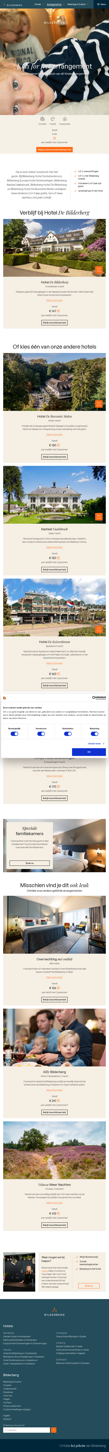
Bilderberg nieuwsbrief (14, 1425)
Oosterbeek (51, 286)
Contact (7, 1402)
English (6, 1415)
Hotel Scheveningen (17, 1343)
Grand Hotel (66, 1336)
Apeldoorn (51, 646)
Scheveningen (51, 762)
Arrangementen (54, 4)
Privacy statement (12, 1406)
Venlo (51, 420)
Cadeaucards (9, 1388)
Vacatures (8, 1392)
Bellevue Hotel (67, 1363)
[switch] (41, 734)
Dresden (85, 1363)
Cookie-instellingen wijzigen (17, 1409)
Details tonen (94, 743)
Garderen (39, 1356)
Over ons (7, 1395)
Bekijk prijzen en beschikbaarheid (54, 149)
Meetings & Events (77, 4)
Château (65, 1353)
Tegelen (81, 1353)
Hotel (10, 1336)
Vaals (51, 533)
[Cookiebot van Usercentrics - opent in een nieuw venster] (94, 698)
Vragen (6, 1399)
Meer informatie (54, 300)
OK (89, 752)
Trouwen (7, 1385)
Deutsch (7, 1419)
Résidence (17, 1356)
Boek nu (30, 863)
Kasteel (65, 1346)
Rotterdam (13, 1340)
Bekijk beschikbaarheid (54, 322)
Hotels (37, 4)
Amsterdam (25, 1336)
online (45, 1271)
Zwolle (83, 1336)
